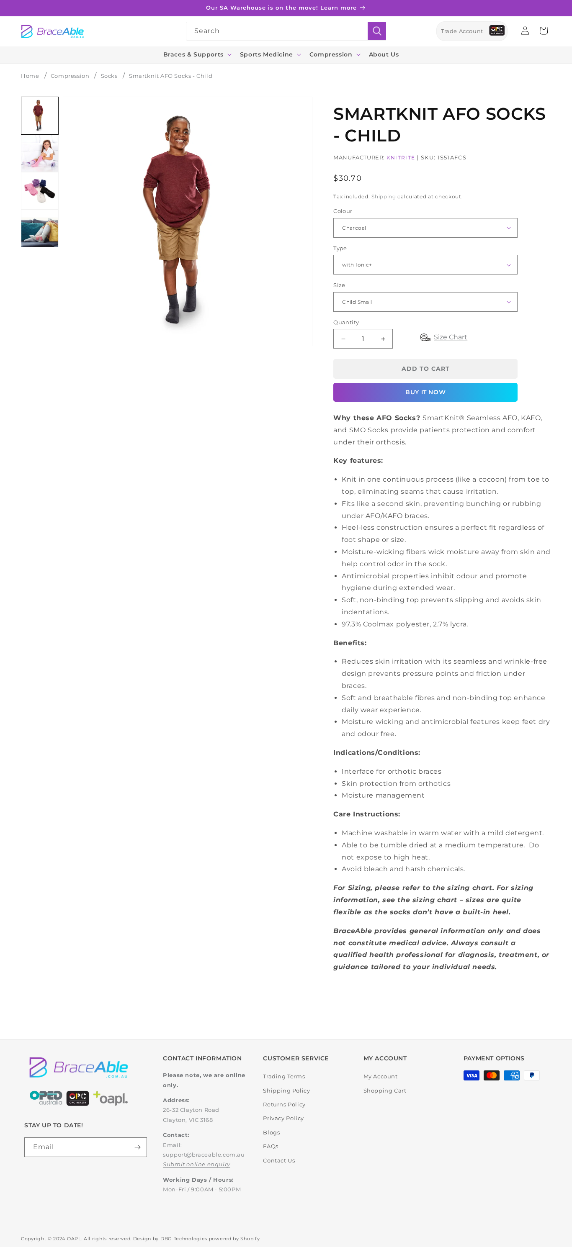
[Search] (377, 31)
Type (340, 248)
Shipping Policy (286, 1090)
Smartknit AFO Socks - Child (170, 75)
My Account (380, 1076)
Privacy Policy (283, 1118)
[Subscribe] (137, 1147)
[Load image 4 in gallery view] (40, 191)
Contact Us (279, 1160)
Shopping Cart (385, 1090)
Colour (342, 211)
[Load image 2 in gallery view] (40, 153)
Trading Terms (284, 1076)
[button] (196, 54)
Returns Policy (284, 1104)
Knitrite (400, 157)
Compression (70, 75)
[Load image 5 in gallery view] (40, 228)
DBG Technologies (183, 1239)
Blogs (271, 1132)
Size (339, 285)
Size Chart (450, 337)
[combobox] (286, 31)
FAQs (270, 1146)
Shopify (250, 1239)
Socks (109, 75)
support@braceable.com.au (204, 1154)
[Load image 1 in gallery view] (40, 115)
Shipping (383, 196)
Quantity (346, 322)
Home (30, 75)
